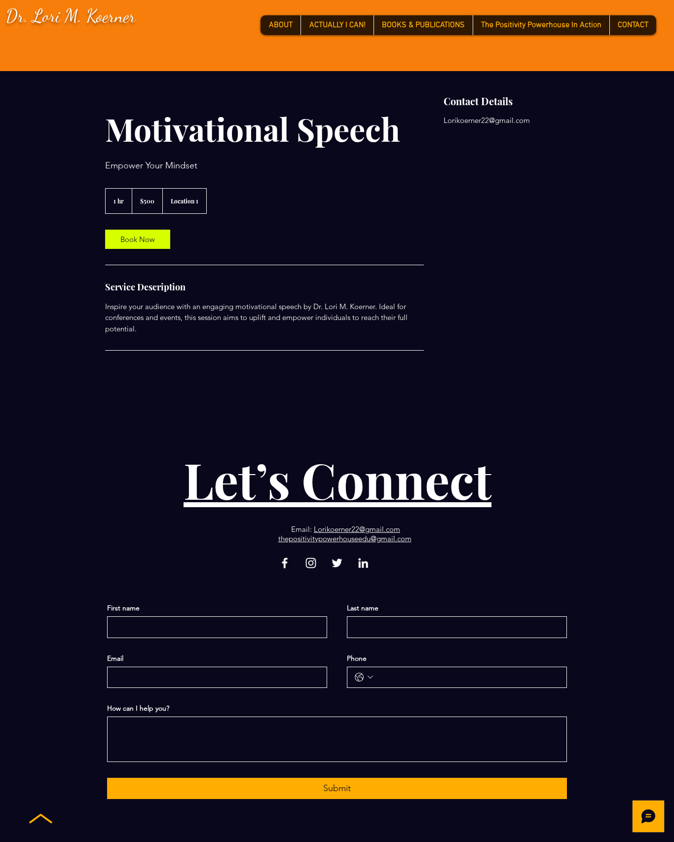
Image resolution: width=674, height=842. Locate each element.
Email (115, 658)
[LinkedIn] (363, 563)
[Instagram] (311, 563)
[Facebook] (285, 563)
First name (123, 607)
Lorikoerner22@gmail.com (357, 529)
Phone (357, 658)
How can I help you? (138, 708)
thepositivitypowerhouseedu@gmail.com (345, 538)
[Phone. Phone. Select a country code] (363, 677)
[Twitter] (337, 563)
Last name (362, 607)
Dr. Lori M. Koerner (71, 16)
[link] (137, 239)
